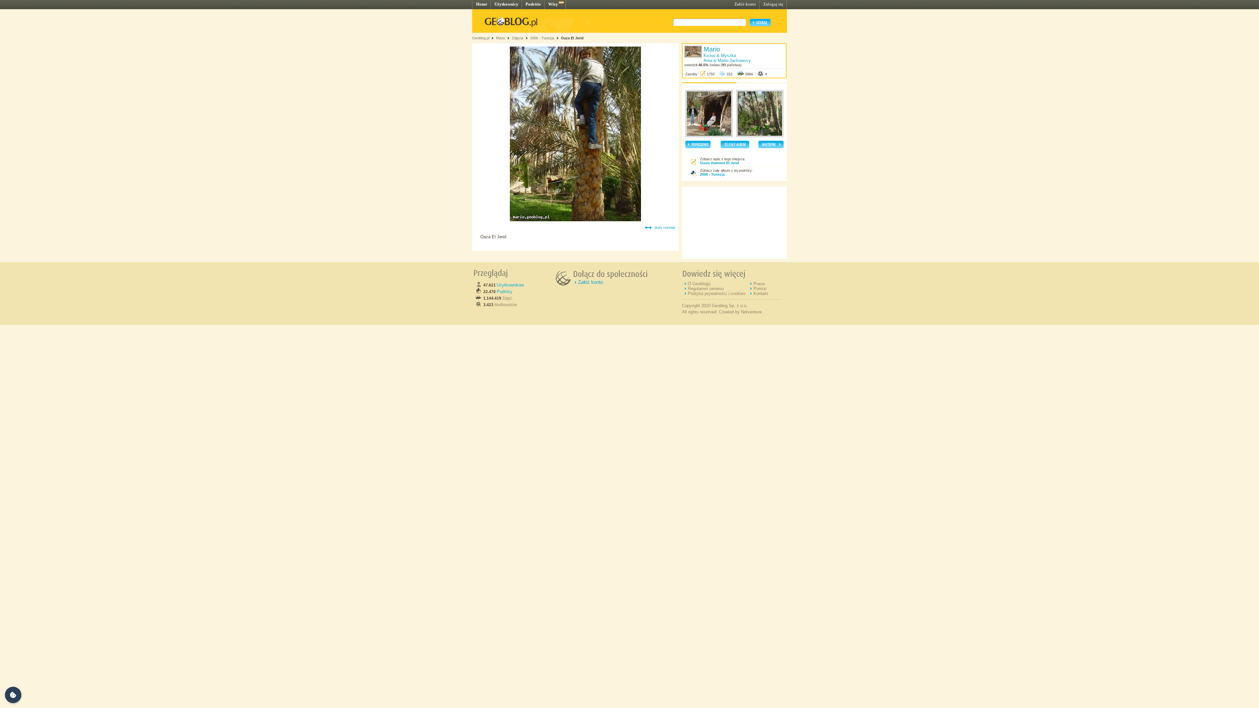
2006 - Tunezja (542, 38)
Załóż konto (745, 4)
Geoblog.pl (480, 38)
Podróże (533, 4)
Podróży (504, 291)
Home (481, 4)
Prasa (759, 283)
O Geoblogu (699, 283)
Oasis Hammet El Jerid (719, 163)
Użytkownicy (506, 4)
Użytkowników (510, 285)
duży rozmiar (664, 227)
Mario (500, 38)
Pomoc (760, 288)
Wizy (553, 4)
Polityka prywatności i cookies (717, 293)
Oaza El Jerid (572, 38)
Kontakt (760, 293)
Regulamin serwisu (706, 288)
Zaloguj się (773, 4)
